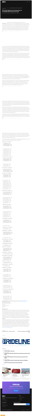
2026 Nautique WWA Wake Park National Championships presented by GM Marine (17, 354)
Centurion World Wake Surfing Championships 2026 (13, 362)
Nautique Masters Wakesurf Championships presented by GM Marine (16, 360)
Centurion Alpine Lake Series (9, 351)
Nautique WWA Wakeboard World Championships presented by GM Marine (15, 357)
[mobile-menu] (29, 2)
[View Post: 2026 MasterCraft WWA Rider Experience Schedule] (6, 371)
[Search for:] (16, 335)
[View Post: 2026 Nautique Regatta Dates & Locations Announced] (16, 371)
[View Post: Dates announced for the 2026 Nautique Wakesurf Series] (25, 371)
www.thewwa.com (10, 327)
